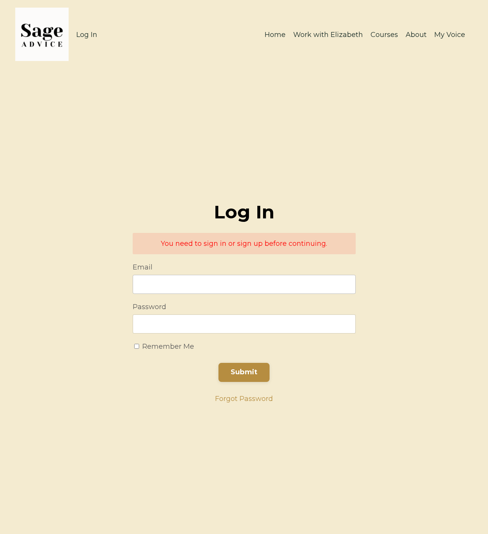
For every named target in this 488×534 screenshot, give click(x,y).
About (416, 34)
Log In (86, 34)
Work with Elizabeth (328, 34)
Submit (244, 372)
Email (142, 267)
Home (275, 34)
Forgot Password (244, 398)
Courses (384, 34)
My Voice (449, 34)
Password (149, 307)
